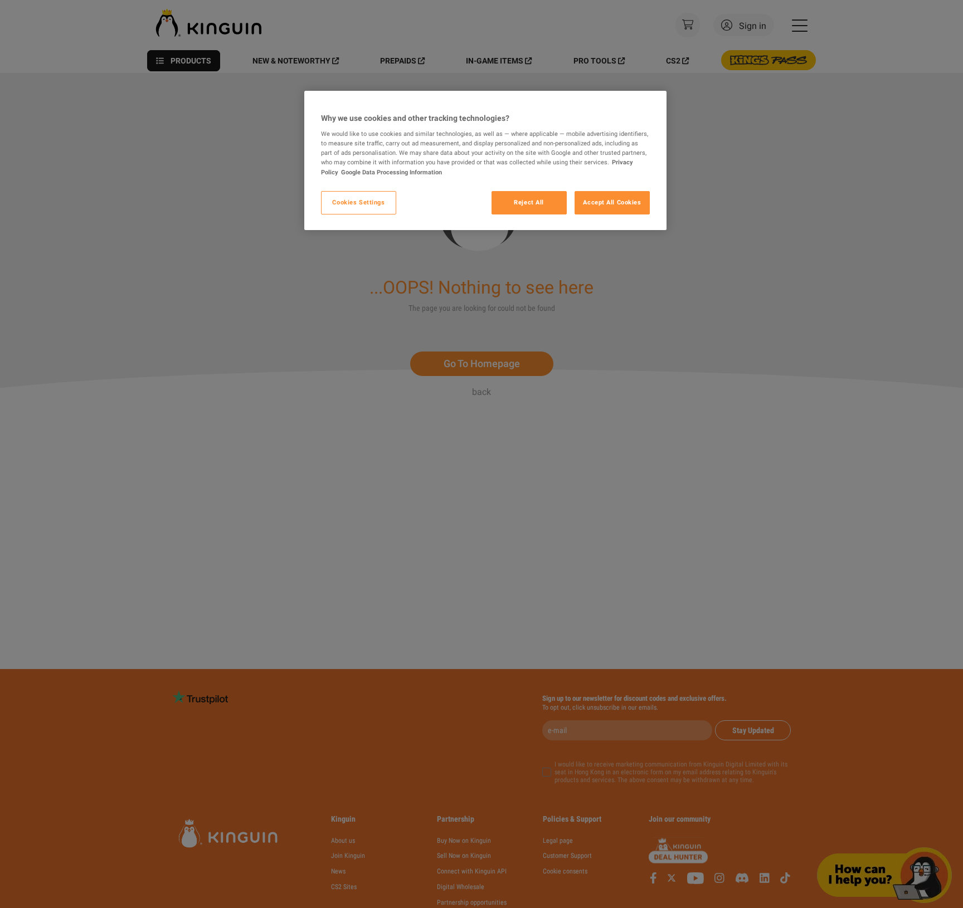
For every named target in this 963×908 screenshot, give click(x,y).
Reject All (529, 202)
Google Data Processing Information (391, 172)
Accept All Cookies (612, 202)
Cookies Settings (358, 202)
